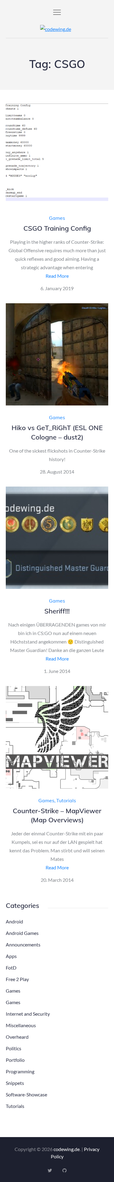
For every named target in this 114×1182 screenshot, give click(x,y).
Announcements (23, 944)
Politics (13, 1048)
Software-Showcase (26, 1094)
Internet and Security (28, 1014)
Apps (11, 956)
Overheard (17, 1037)
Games (57, 218)
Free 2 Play (17, 979)
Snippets (15, 1083)
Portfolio (15, 1060)
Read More (57, 276)
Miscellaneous (21, 1025)
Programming (20, 1071)
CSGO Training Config (57, 228)
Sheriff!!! (57, 611)
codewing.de (67, 1149)
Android (14, 921)
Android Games (22, 933)
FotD (11, 967)
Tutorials (66, 800)
